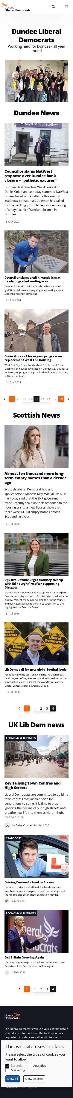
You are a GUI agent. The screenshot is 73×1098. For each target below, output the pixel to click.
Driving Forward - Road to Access (29, 882)
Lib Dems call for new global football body (35, 669)
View (36, 266)
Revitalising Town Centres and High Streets (32, 785)
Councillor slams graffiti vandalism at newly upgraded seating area (32, 279)
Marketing (18, 1070)
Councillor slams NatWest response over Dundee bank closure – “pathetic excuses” (30, 176)
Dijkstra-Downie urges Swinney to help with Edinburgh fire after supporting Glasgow (33, 583)
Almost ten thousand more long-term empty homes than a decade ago (35, 478)
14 (24, 399)
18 (48, 399)
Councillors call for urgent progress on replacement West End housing (33, 358)
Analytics (39, 1066)
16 (36, 399)
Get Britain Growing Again (24, 957)
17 (42, 399)
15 (30, 399)
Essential (17, 1066)
